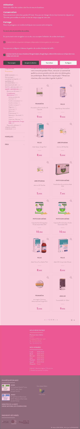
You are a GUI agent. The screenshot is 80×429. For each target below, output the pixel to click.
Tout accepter (12, 63)
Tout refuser (49, 63)
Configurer (68, 63)
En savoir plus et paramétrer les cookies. (16, 30)
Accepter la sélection (30, 63)
